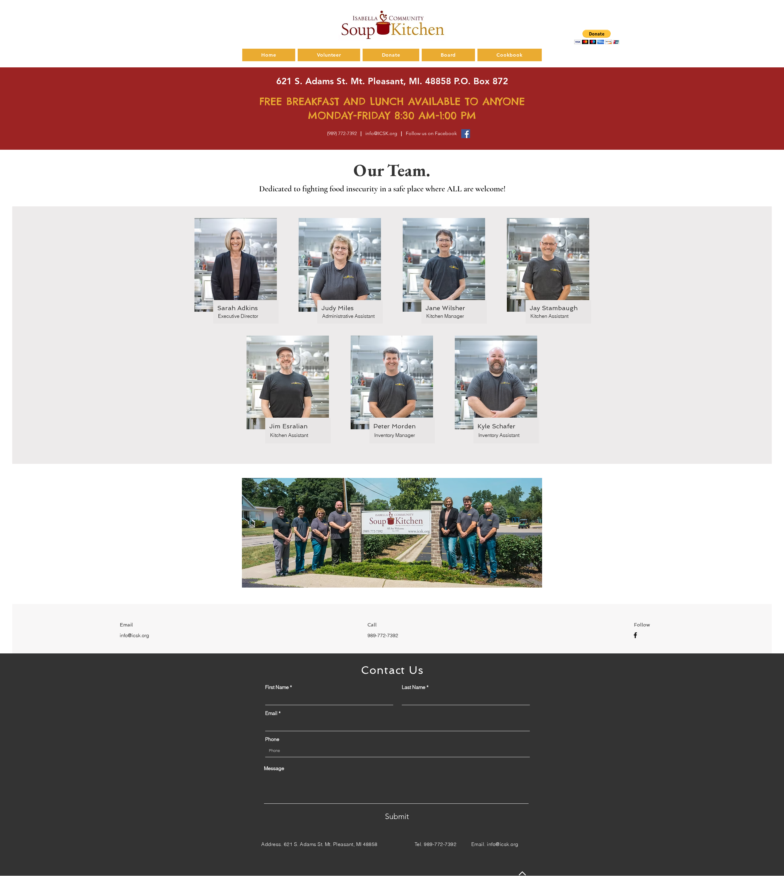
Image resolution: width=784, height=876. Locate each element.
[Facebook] (465, 133)
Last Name (413, 687)
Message (274, 768)
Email (271, 713)
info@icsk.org (134, 635)
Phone (272, 739)
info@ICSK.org (381, 133)
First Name (277, 687)
